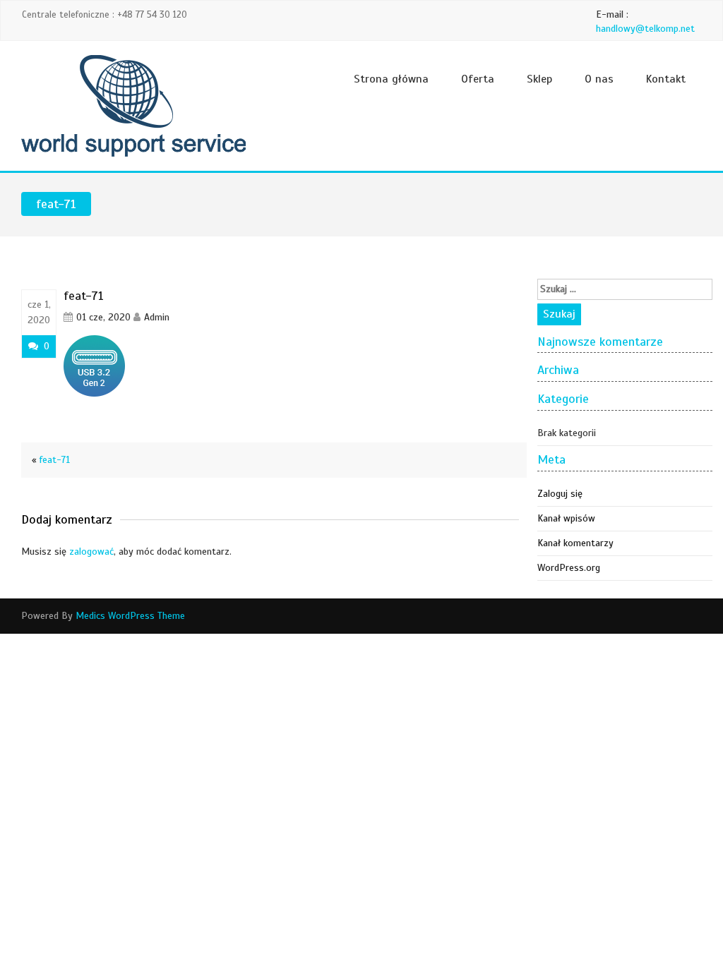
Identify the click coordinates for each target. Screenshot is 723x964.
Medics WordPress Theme (130, 616)
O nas (599, 79)
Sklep (539, 79)
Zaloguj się (559, 494)
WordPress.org (568, 568)
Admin (156, 317)
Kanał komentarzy (575, 543)
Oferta (477, 79)
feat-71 (55, 460)
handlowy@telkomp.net (645, 29)
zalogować (91, 552)
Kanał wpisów (566, 518)
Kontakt (666, 79)
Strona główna (391, 79)
